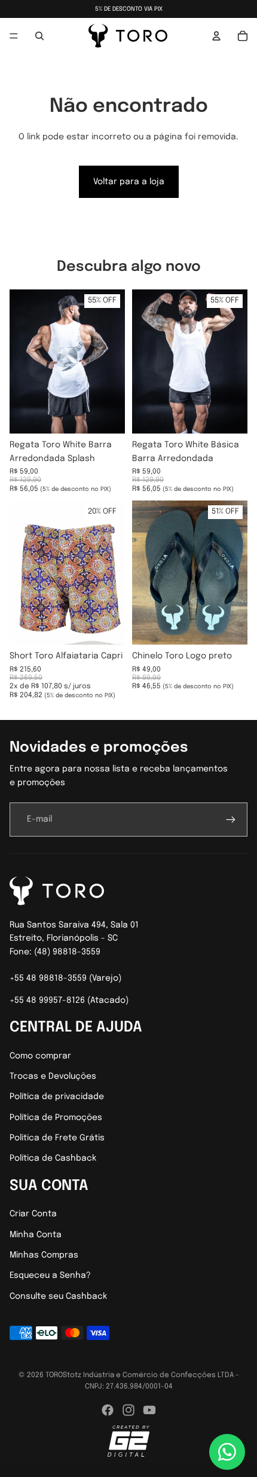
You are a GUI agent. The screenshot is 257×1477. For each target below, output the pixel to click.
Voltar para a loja (128, 182)
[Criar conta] (230, 819)
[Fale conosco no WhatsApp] (227, 1452)
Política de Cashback (53, 1158)
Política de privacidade (57, 1097)
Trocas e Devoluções (53, 1076)
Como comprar (40, 1056)
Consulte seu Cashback (58, 1296)
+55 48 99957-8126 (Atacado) (69, 1000)
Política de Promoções (56, 1117)
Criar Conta (33, 1214)
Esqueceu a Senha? (50, 1275)
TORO (54, 1375)
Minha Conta (36, 1235)
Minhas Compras (44, 1255)
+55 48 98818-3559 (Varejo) (65, 978)
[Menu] (13, 36)
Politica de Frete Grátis (57, 1138)
